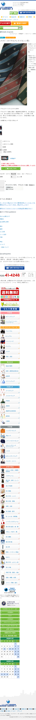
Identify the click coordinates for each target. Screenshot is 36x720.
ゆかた (8, 557)
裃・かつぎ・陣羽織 (11, 516)
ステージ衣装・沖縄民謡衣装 (12, 470)
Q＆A (10, 615)
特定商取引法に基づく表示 (9, 609)
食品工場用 (9, 366)
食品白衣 (13, 17)
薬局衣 (8, 416)
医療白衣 (22, 17)
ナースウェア (9, 390)
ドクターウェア (10, 395)
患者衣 (8, 406)
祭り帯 (8, 547)
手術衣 (8, 401)
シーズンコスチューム (12, 521)
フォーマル (9, 331)
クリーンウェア (10, 381)
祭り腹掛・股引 (10, 511)
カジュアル (8, 336)
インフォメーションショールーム (11, 321)
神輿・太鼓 (9, 506)
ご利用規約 (10, 619)
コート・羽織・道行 (11, 582)
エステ (8, 351)
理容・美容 (9, 356)
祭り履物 (8, 537)
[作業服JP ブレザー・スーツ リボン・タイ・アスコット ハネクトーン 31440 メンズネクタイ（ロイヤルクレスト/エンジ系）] (4, 158)
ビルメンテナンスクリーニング (11, 446)
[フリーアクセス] (13, 13)
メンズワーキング (11, 430)
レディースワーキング (12, 440)
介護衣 (8, 421)
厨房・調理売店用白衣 (12, 371)
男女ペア (8, 435)
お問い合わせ (10, 629)
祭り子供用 (9, 486)
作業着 (30, 17)
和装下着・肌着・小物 (12, 572)
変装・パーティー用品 (12, 552)
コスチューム (9, 475)
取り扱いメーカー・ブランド (10, 19)
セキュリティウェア (11, 456)
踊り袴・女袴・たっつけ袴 (12, 481)
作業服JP (13, 158)
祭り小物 (8, 567)
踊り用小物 (9, 542)
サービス (5, 17)
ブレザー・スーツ (11, 461)
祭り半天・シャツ (11, 496)
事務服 (3, 709)
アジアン (8, 346)
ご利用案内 (10, 612)
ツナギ (8, 451)
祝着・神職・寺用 (11, 577)
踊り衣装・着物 (10, 501)
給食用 (8, 376)
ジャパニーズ (9, 341)
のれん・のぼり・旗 (11, 531)
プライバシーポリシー (10, 622)
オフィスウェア (10, 316)
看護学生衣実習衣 (11, 411)
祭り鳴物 (8, 491)
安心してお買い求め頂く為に (10, 626)
